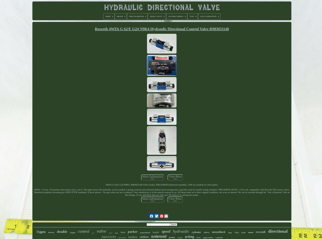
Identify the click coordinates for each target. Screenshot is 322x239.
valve (101, 231)
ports (198, 237)
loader (156, 232)
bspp (237, 232)
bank (123, 232)
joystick (172, 237)
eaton (250, 232)
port (93, 233)
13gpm (72, 233)
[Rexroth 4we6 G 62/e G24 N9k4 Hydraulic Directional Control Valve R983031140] (162, 44)
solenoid (158, 236)
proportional (145, 233)
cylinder (196, 232)
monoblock (218, 232)
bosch (116, 233)
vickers (144, 236)
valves (206, 232)
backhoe (132, 236)
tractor (51, 232)
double (62, 232)
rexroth (261, 232)
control (83, 231)
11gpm (41, 232)
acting (189, 236)
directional (278, 231)
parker (132, 232)
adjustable (208, 238)
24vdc (110, 233)
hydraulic (181, 231)
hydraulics (122, 237)
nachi (243, 233)
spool (166, 231)
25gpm (230, 233)
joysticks (108, 237)
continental (219, 237)
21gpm (179, 237)
